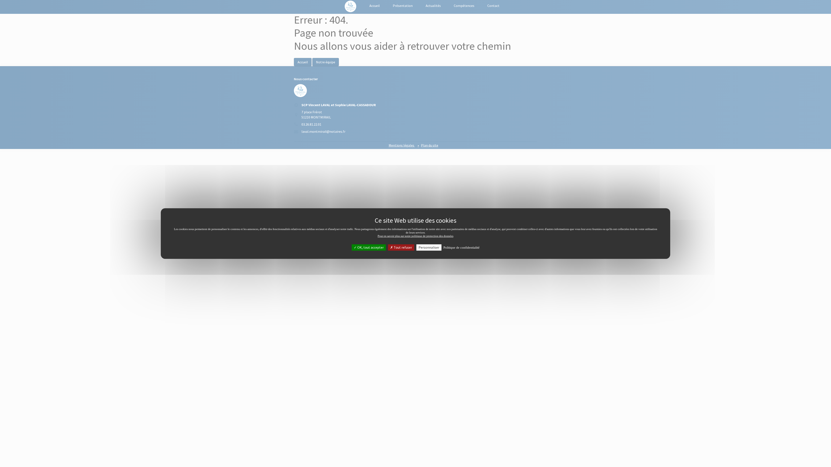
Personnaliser (429, 247)
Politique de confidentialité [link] (461, 247)
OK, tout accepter (370, 247)
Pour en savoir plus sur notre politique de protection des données (415, 236)
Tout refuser (402, 247)
